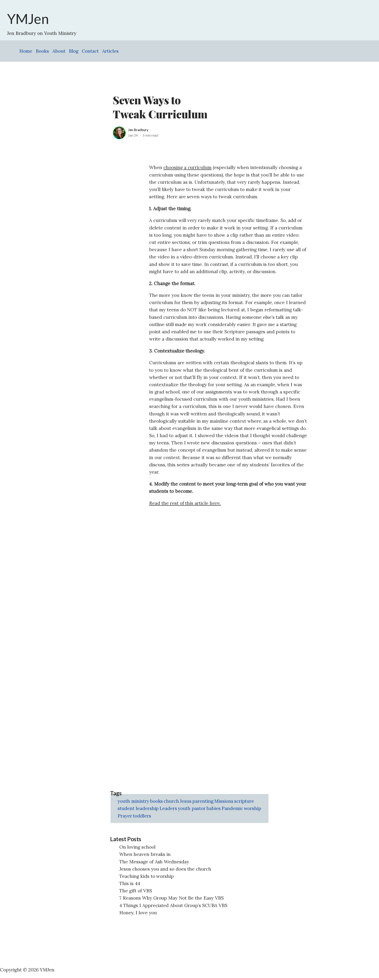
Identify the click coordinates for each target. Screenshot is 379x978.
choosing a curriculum (187, 167)
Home (25, 51)
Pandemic (232, 808)
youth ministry (133, 801)
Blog (73, 51)
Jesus (185, 801)
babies (213, 808)
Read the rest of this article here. (185, 503)
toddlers (142, 816)
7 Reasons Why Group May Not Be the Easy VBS (171, 898)
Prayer (125, 816)
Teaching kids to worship (146, 876)
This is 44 (129, 883)
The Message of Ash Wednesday (154, 862)
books (156, 801)
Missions (223, 801)
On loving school (137, 847)
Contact (90, 51)
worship (252, 808)
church (171, 801)
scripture (244, 801)
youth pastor (192, 808)
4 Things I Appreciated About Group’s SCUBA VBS (173, 905)
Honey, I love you (138, 913)
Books (42, 51)
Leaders (168, 808)
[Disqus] (228, 566)
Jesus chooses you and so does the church (165, 869)
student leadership (138, 808)
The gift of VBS (135, 891)
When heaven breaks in (145, 854)
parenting (202, 801)
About (58, 51)
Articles (110, 51)
